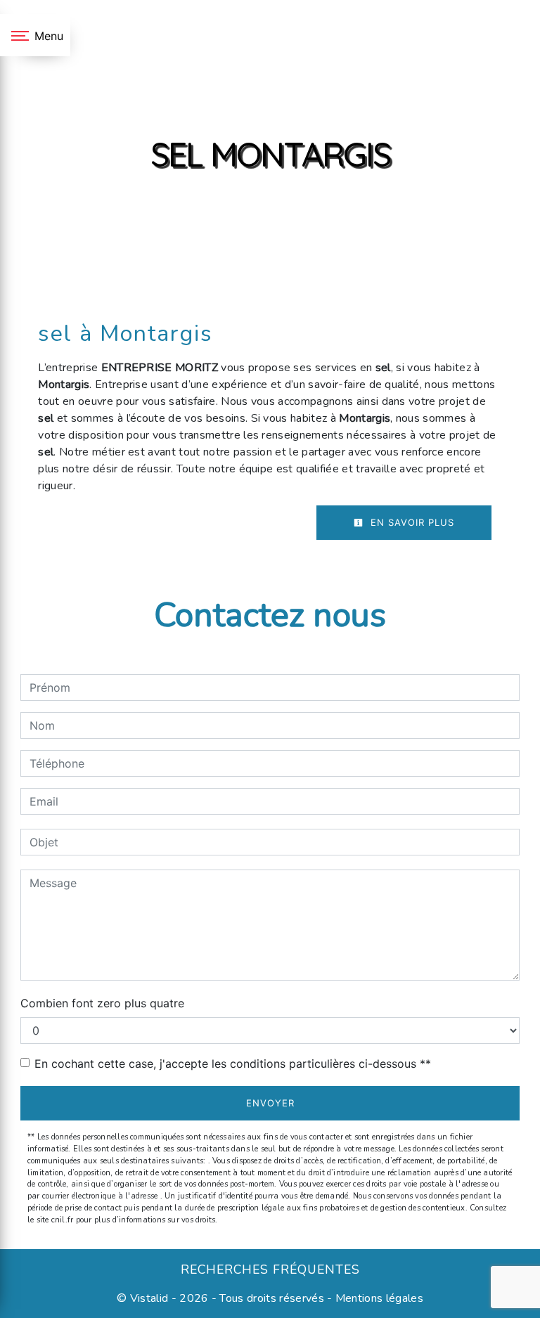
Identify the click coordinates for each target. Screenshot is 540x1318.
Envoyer (270, 1103)
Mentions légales (378, 1298)
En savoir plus (410, 522)
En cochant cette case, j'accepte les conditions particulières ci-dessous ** (232, 1064)
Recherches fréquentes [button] (270, 1269)
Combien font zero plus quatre (102, 1003)
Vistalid (149, 1298)
